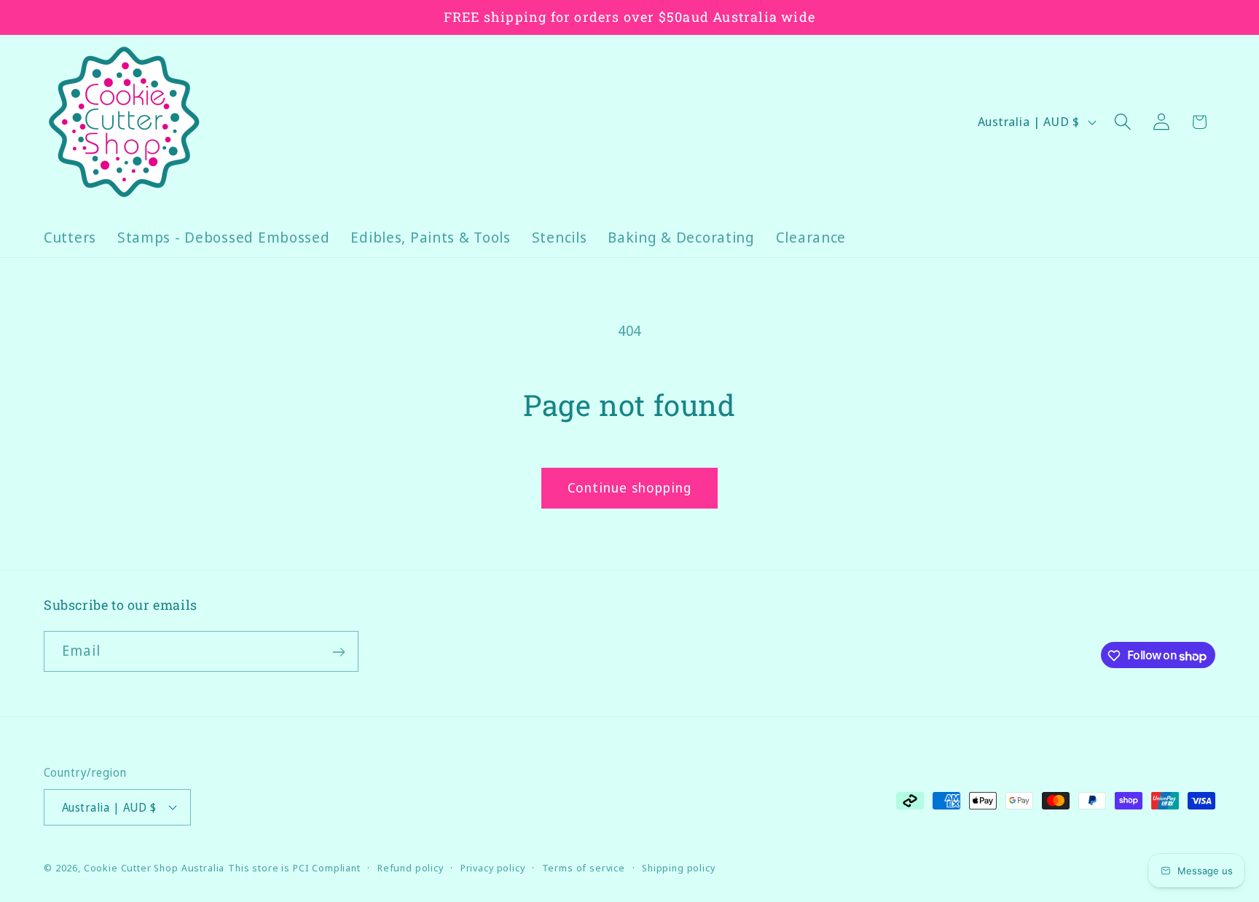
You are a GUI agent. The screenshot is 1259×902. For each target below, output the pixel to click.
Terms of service (583, 867)
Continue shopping (629, 487)
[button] (1122, 122)
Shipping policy (678, 867)
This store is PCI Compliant (294, 867)
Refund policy (410, 867)
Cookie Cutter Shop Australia (154, 867)
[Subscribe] (338, 652)
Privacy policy (492, 867)
